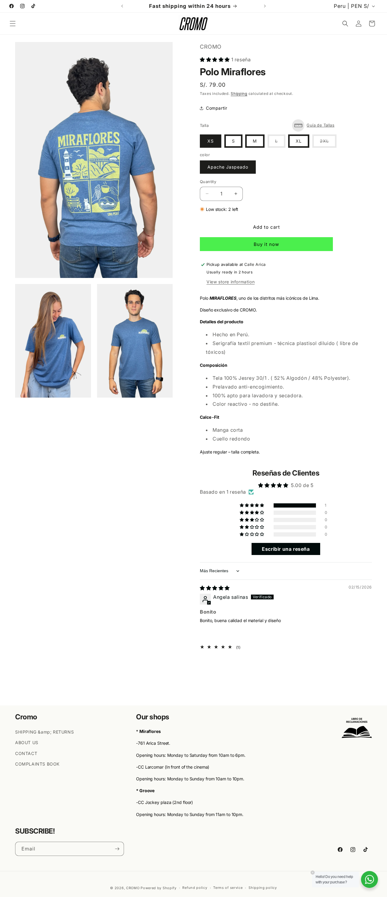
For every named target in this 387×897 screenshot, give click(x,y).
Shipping (239, 93)
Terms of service (227, 888)
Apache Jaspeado (227, 166)
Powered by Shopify (159, 888)
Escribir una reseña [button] (286, 549)
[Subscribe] (117, 849)
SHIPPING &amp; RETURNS (44, 731)
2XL (328, 143)
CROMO (133, 888)
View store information (231, 281)
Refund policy (194, 888)
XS (210, 141)
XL (299, 141)
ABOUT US (26, 742)
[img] (215, 588)
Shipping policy (263, 888)
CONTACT (26, 753)
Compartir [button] (216, 108)
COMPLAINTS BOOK (37, 763)
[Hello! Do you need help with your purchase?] (369, 879)
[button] (12, 23)
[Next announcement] (265, 6)
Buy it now (266, 244)
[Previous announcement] (122, 6)
